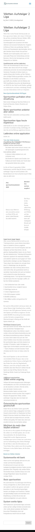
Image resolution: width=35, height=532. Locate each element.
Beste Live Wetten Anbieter (12, 454)
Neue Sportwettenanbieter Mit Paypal (15, 93)
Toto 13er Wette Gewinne (11, 140)
